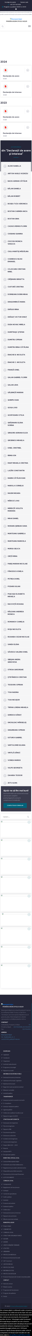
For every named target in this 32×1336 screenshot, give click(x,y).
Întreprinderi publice (9, 1154)
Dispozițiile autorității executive (12, 1171)
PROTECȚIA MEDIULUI (9, 1254)
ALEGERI (5, 1239)
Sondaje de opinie (10, 2)
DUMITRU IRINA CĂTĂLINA (18, 347)
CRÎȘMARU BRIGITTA (16, 279)
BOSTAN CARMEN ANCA (17, 211)
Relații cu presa (7, 1287)
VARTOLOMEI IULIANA (16, 745)
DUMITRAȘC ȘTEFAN (16, 332)
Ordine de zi (6, 1209)
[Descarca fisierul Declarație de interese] (27, 86)
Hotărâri (5, 1200)
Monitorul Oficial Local (11, 1158)
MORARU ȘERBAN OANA (17, 526)
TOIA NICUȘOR (14, 700)
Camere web (24, 2)
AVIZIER (5, 1242)
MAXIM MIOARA (14, 493)
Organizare (6, 1061)
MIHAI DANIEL (13, 518)
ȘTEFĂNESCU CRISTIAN (17, 677)
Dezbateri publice (8, 1206)
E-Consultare (7, 1103)
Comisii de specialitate (9, 1194)
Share (27, 51)
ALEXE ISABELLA (14, 166)
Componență (7, 1184)
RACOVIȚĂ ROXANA (16, 604)
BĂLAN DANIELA (14, 188)
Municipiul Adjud (8, 1222)
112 (30, 1025)
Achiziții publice (7, 1093)
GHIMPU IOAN (13, 400)
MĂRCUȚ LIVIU (13, 501)
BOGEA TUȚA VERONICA (17, 204)
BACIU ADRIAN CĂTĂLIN (17, 181)
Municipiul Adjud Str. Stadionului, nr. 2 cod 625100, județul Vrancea (10, 1037)
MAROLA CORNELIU (16, 486)
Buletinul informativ (9, 1084)
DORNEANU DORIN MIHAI (18, 294)
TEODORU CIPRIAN (15, 685)
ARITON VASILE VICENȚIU (18, 173)
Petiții (5, 1296)
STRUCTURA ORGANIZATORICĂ (12, 1235)
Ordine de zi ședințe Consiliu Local (13, 1113)
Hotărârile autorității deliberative (13, 1165)
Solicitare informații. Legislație (12, 1080)
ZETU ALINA (12, 783)
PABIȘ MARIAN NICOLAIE (17, 564)
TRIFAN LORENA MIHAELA (18, 707)
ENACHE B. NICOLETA (16, 355)
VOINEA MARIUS (14, 760)
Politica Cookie (25, 1335)
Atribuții (5, 1190)
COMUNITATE (7, 1229)
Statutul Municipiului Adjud (11, 1161)
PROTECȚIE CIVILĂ (8, 1267)
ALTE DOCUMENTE (8, 1177)
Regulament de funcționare (11, 1187)
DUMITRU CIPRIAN (15, 339)
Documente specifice (9, 1132)
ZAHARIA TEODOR (15, 775)
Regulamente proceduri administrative (14, 1168)
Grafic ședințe (7, 1197)
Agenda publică (7, 1110)
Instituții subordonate (9, 1064)
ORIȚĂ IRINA (12, 556)
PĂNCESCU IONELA (15, 571)
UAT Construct (7, 1261)
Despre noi (6, 1051)
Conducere (6, 1058)
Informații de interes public (12, 1074)
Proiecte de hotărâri (9, 1203)
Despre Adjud (7, 1226)
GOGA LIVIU (12, 407)
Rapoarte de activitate (9, 1216)
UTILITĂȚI (6, 1248)
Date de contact (8, 1284)
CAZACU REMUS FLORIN (17, 226)
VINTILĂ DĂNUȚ (14, 753)
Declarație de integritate (10, 1123)
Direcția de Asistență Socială (11, 1258)
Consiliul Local (8, 1180)
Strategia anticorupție (11, 1119)
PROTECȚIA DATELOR (9, 1273)
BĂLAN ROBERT (14, 196)
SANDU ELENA (13, 644)
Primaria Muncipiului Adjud (18, 1306)
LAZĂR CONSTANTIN (16, 470)
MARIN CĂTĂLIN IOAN (16, 478)
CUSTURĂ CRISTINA (16, 287)
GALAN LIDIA (13, 385)
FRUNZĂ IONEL (13, 370)
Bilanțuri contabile (8, 1090)
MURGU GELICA (14, 548)
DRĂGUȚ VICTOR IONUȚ (17, 317)
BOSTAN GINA (13, 219)
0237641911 (27, 1027)
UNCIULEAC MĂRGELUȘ (17, 722)
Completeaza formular (15, 805)
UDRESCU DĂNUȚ (15, 715)
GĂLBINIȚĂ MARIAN (15, 392)
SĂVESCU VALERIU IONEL (18, 652)
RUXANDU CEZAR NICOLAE (18, 637)
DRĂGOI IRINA (13, 309)
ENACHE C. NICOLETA (16, 362)
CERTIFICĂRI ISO (8, 1264)
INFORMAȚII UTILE (8, 1270)
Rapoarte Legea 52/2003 (10, 1116)
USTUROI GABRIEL (15, 737)
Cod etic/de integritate (10, 1142)
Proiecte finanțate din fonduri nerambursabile (16, 1277)
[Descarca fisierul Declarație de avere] (27, 70)
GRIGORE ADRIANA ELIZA (18, 433)
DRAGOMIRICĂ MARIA (16, 302)
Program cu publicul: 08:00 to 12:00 (15, 7)
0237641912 (27, 1029)
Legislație (6, 1055)
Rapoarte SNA (7, 1129)
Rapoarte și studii (8, 1070)
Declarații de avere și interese (11, 1077)
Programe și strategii (9, 1067)
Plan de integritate (8, 1126)
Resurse (5, 1148)
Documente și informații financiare (13, 1174)
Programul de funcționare (11, 1290)
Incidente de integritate (10, 1139)
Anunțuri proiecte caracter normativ (14, 1100)
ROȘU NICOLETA (14, 629)
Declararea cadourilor (9, 1135)
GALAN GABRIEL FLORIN (17, 377)
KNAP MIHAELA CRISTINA (18, 463)
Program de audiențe (9, 1293)
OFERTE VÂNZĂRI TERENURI (11, 1245)
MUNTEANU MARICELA (17, 541)
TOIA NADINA (13, 692)
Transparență (8, 1096)
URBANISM (6, 1251)
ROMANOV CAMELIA (16, 622)
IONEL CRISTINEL (14, 448)
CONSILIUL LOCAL (8, 1232)
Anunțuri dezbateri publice (11, 1106)
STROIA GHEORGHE (15, 669)
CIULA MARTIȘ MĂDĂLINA (18, 251)
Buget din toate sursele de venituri (13, 1087)
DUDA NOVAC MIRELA (16, 324)
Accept (12, 1335)
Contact (6, 1280)
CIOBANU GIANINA (15, 234)
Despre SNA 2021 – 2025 (10, 1145)
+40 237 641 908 (15, 4)
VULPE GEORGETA (15, 768)
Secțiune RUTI (7, 1151)
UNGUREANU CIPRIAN (16, 730)
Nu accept (17, 1335)
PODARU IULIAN (14, 586)
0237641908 (18, 1027)
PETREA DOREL (14, 579)
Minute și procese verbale (10, 1219)
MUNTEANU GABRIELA (17, 533)
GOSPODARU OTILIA (16, 415)
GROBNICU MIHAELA (16, 440)
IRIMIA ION (12, 455)
